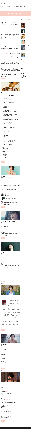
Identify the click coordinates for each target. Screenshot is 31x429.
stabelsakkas (8, 177)
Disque (27, 53)
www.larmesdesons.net (3, 203)
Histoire (22, 66)
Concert (27, 23)
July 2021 (22, 70)
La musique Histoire (5, 283)
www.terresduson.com (7, 391)
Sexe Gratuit (14, 55)
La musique (4, 80)
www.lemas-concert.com (7, 399)
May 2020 (22, 71)
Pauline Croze (22, 77)
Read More (3, 78)
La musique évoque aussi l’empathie (4, 75)
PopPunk (27, 34)
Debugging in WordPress (2, 2)
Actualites (22, 64)
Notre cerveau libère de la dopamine (4, 53)
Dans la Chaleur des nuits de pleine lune (28, 46)
